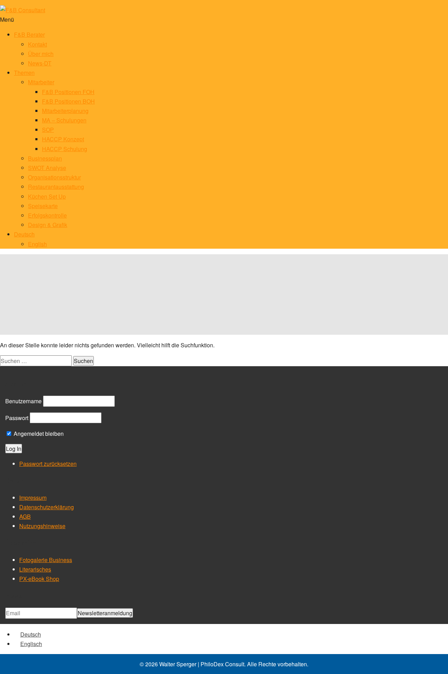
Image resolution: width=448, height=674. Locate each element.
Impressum (33, 498)
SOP (48, 130)
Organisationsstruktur (54, 177)
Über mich (41, 54)
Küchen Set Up (47, 196)
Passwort (16, 418)
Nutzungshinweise (42, 526)
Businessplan (45, 158)
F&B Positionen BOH (68, 101)
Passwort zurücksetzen (48, 464)
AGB (25, 516)
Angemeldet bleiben (38, 434)
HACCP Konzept (63, 139)
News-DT (39, 63)
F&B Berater (29, 34)
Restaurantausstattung (56, 187)
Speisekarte (43, 206)
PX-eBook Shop (39, 579)
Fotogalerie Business (45, 560)
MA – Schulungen (64, 120)
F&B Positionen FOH (68, 92)
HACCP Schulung (64, 149)
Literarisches (35, 569)
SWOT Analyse (47, 168)
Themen (24, 73)
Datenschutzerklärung (46, 507)
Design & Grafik (47, 225)
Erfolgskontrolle (47, 215)
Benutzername (23, 401)
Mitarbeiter (41, 82)
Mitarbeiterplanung (65, 111)
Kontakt (37, 44)
